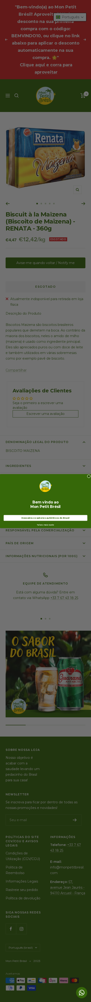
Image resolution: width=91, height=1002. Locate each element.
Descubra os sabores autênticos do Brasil (45, 517)
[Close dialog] (88, 476)
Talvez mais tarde (45, 525)
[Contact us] (81, 992)
